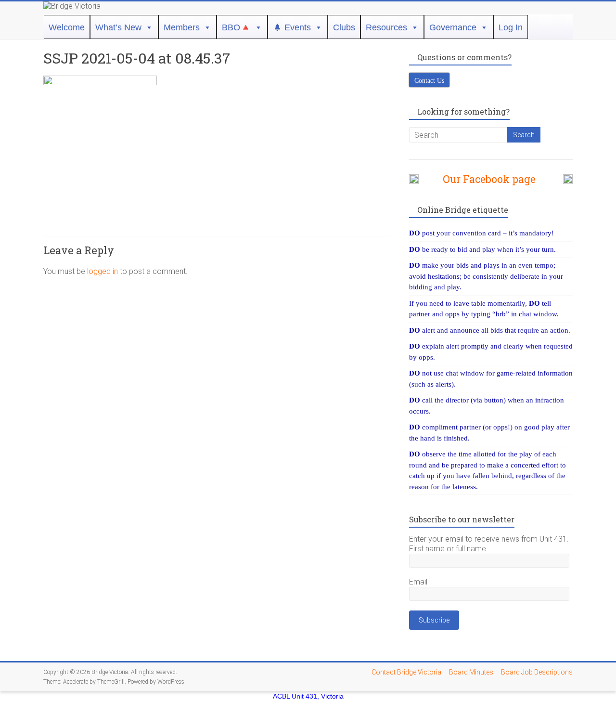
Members (182, 27)
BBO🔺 (236, 27)
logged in (102, 271)
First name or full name (447, 548)
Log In (511, 27)
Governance (452, 27)
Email (418, 581)
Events (297, 27)
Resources (386, 27)
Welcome (67, 27)
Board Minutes (471, 672)
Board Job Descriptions (537, 672)
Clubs (344, 27)
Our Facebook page (484, 179)
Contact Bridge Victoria (406, 672)
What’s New (118, 27)
